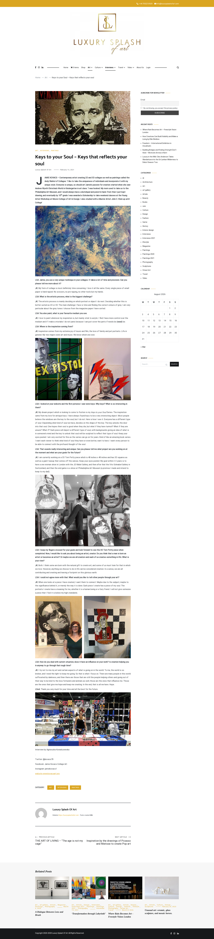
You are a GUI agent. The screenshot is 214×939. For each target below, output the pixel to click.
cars (144, 206)
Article (145, 194)
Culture (98, 67)
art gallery (146, 190)
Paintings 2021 (148, 258)
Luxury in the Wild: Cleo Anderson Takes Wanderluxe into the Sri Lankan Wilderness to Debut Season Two (160, 159)
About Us (140, 67)
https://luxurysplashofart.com (68, 815)
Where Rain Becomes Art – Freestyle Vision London (159, 131)
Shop (83, 67)
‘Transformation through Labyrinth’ (89, 913)
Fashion (146, 218)
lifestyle (146, 242)
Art (89, 67)
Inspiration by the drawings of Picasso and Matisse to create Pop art (109, 840)
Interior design (148, 230)
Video (130, 67)
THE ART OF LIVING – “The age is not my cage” (59, 840)
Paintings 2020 (148, 254)
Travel (120, 67)
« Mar (143, 347)
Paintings (54, 150)
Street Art (147, 270)
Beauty (145, 198)
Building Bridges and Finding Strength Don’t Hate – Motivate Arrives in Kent (159, 151)
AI (143, 178)
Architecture (147, 182)
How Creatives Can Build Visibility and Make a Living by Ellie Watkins (160, 137)
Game (145, 222)
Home (66, 67)
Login (148, 67)
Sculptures (147, 266)
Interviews (109, 67)
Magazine (146, 246)
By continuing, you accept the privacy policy (160, 108)
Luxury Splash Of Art (43, 170)
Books (145, 202)
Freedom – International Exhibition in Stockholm (157, 144)
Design (145, 214)
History (145, 226)
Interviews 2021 (149, 238)
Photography (148, 262)
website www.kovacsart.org (47, 773)
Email (143, 100)
